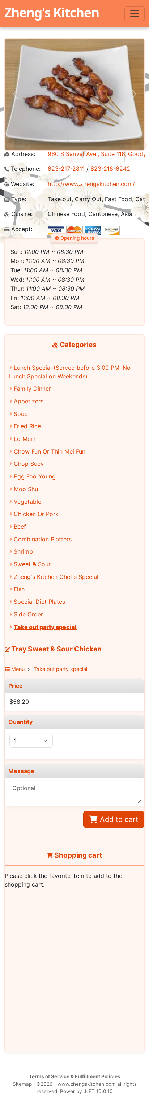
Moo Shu (26, 489)
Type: (17, 199)
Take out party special (45, 626)
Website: (21, 184)
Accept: (20, 229)
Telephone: (25, 168)
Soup (21, 413)
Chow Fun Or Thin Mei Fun (49, 451)
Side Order (28, 614)
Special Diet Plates (39, 601)
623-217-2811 (66, 168)
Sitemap (22, 1084)
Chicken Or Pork (36, 513)
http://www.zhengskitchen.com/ (91, 183)
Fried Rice (27, 426)
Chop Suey (29, 463)
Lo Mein (24, 438)
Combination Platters (43, 539)
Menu (17, 669)
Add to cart (118, 819)
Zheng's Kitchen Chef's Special (56, 576)
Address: (22, 154)
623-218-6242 (110, 168)
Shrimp (23, 551)
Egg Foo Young (35, 476)
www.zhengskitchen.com (87, 1084)
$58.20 (19, 701)
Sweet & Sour (32, 564)
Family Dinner (32, 388)
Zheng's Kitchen (51, 12)
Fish (19, 589)
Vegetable (27, 501)
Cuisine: (21, 214)
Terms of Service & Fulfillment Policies (74, 1076)
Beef (20, 526)
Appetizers (28, 401)
